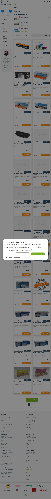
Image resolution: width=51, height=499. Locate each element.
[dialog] (25, 249)
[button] (13, 257)
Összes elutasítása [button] (22, 253)
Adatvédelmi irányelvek (25, 250)
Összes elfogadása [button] (38, 253)
